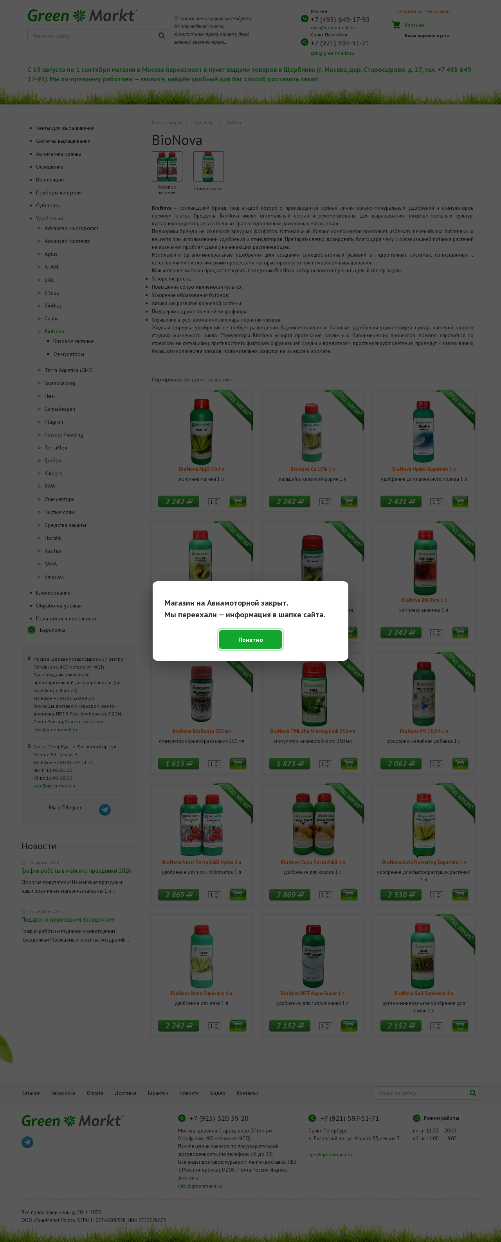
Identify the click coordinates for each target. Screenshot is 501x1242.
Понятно (250, 639)
